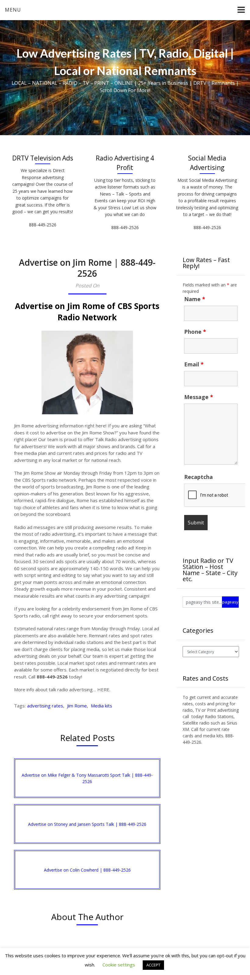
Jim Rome (77, 706)
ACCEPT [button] (153, 965)
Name (194, 299)
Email (194, 364)
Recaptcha (198, 476)
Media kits (101, 706)
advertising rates (45, 706)
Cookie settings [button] (118, 965)
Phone (195, 331)
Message (198, 397)
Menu (13, 9)
